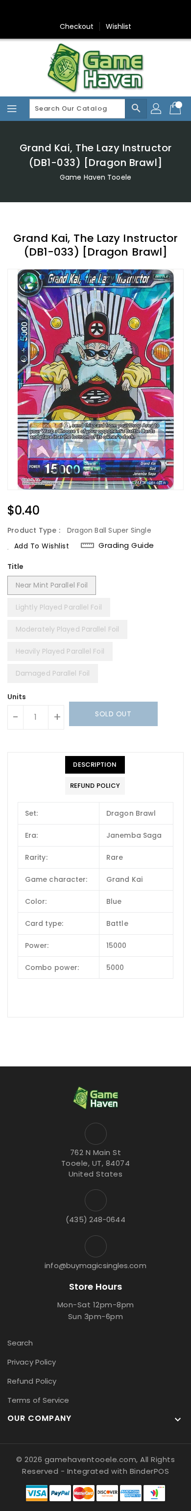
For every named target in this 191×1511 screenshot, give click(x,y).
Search (20, 1343)
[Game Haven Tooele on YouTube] (114, 11)
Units (16, 696)
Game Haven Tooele (95, 177)
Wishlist (119, 26)
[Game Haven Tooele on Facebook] (77, 11)
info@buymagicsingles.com (95, 1265)
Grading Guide (126, 545)
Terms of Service (38, 1400)
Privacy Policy (31, 1362)
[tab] (95, 765)
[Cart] (176, 108)
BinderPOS (149, 1471)
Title (15, 566)
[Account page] (157, 108)
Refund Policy (31, 1381)
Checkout (77, 26)
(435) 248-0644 (95, 1219)
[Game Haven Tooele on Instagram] (95, 11)
